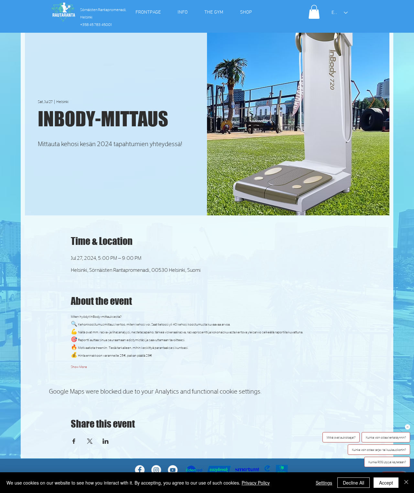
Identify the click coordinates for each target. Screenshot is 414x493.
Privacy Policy (256, 482)
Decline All (353, 482)
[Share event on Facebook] (74, 441)
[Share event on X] (90, 441)
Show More (79, 366)
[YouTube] (173, 470)
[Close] (406, 482)
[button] (314, 12)
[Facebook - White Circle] (140, 470)
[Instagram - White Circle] (156, 470)
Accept (386, 482)
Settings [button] (324, 482)
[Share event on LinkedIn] (106, 441)
